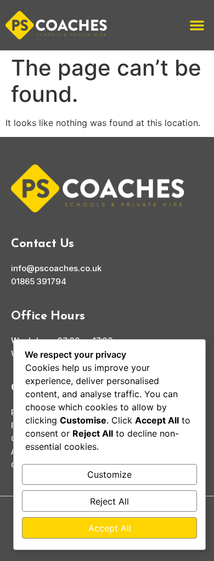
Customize (109, 474)
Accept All (109, 528)
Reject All (109, 501)
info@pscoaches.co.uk (56, 268)
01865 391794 (38, 281)
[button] (197, 25)
